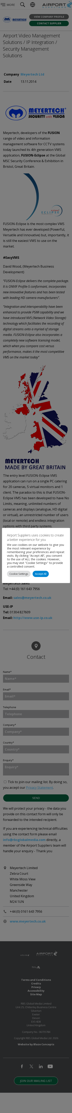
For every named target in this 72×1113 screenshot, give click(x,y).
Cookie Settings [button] (18, 574)
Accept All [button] (40, 574)
